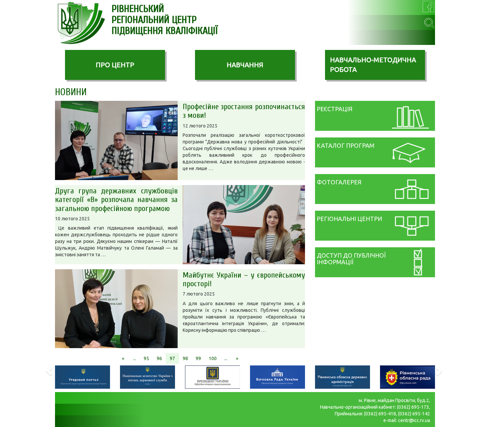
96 (159, 358)
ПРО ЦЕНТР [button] (115, 65)
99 (198, 358)
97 (172, 358)
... (134, 358)
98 (185, 358)
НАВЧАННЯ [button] (245, 65)
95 (146, 358)
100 (213, 358)
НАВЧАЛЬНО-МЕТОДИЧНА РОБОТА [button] (373, 64)
